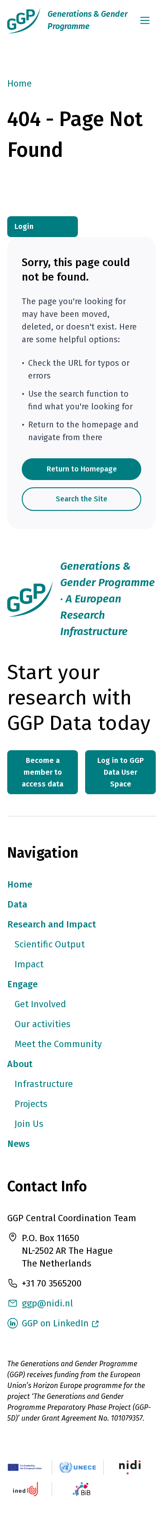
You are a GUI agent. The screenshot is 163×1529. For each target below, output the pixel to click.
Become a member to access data (42, 772)
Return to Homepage (82, 469)
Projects (31, 1103)
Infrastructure (43, 1083)
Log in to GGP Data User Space (120, 772)
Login (24, 226)
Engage (22, 984)
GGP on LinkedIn (55, 1323)
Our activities (42, 1024)
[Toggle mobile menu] (145, 20)
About (20, 1063)
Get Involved (40, 1004)
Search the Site (81, 499)
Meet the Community (58, 1044)
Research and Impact (51, 924)
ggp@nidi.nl (47, 1303)
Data (17, 904)
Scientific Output (49, 944)
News (18, 1143)
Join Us (28, 1123)
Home (19, 83)
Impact (28, 964)
